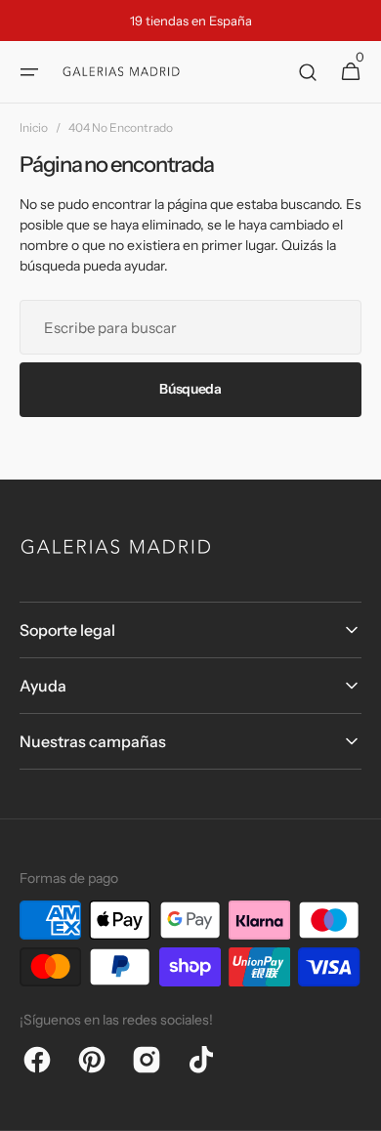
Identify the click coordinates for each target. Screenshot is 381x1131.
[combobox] (190, 327)
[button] (29, 72)
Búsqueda (190, 389)
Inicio (34, 127)
